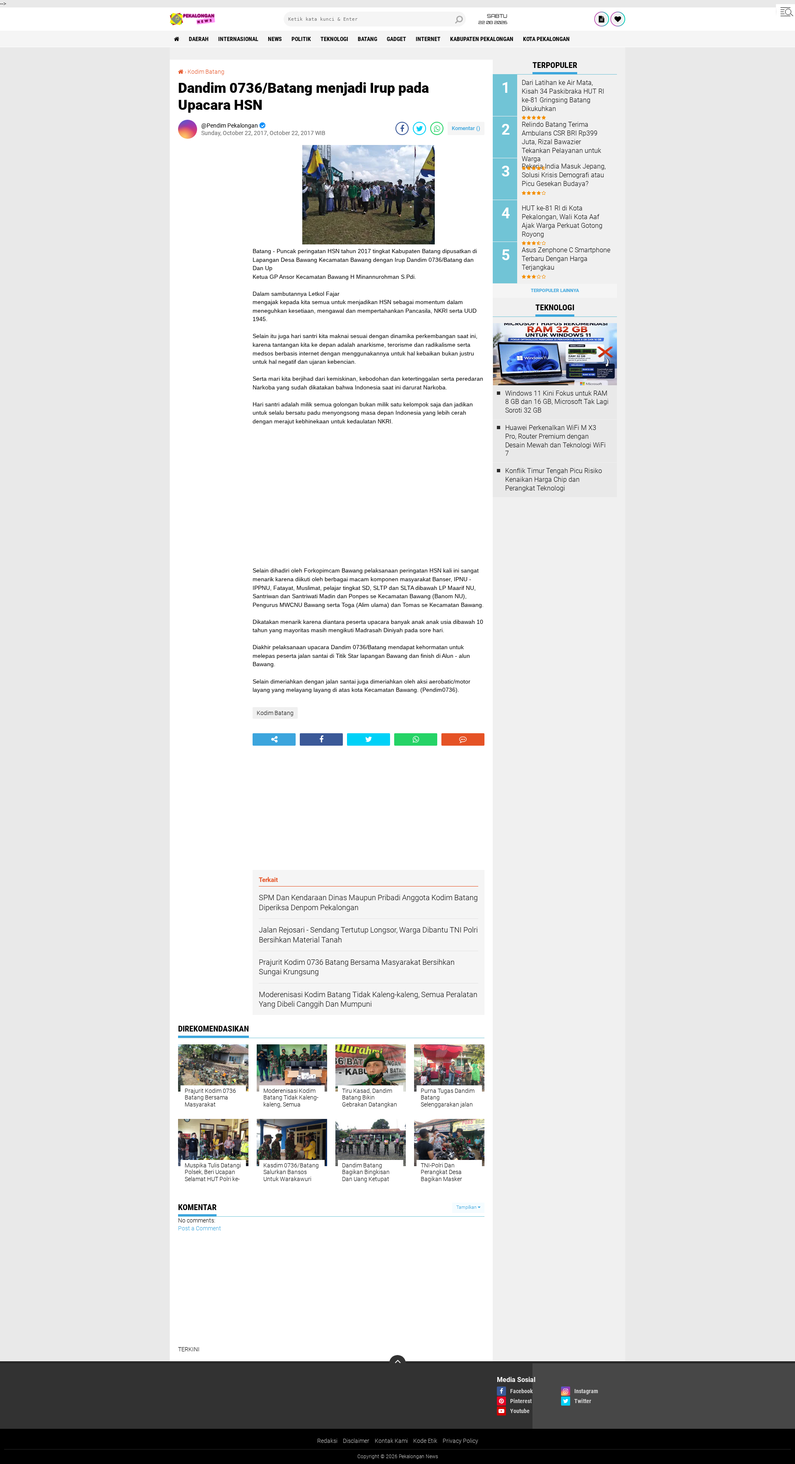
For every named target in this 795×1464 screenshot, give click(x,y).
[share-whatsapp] (436, 128)
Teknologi (334, 39)
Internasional (238, 39)
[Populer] (617, 19)
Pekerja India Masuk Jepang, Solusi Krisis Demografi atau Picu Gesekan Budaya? (564, 175)
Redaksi (327, 1440)
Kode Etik (425, 1440)
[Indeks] (601, 19)
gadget (396, 39)
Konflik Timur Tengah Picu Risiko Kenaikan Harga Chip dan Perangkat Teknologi (553, 479)
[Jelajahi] (785, 11)
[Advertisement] (211, 269)
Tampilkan (467, 1207)
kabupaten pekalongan (481, 39)
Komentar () (466, 128)
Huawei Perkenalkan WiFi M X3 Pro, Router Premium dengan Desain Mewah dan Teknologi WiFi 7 (555, 440)
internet (428, 39)
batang (367, 39)
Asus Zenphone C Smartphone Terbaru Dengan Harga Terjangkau (566, 258)
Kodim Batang (206, 71)
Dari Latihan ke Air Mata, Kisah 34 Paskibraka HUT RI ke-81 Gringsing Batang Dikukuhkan (563, 95)
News (275, 39)
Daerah (199, 39)
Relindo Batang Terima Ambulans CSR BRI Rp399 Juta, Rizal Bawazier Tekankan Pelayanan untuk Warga (561, 142)
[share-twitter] (419, 128)
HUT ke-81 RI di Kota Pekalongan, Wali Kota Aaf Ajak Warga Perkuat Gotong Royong (562, 221)
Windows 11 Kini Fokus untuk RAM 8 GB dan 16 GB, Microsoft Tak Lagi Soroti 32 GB (557, 402)
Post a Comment (199, 1228)
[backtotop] (397, 1363)
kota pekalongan (546, 39)
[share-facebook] (402, 128)
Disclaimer (356, 1440)
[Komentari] (462, 739)
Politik (301, 39)
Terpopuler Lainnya (555, 290)
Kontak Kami (391, 1440)
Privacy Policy (460, 1440)
